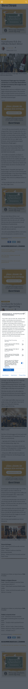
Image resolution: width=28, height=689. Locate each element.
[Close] (25, 313)
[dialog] (14, 344)
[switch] (22, 344)
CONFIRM (8, 369)
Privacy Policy (22, 375)
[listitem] (14, 341)
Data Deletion (5, 375)
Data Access (14, 375)
